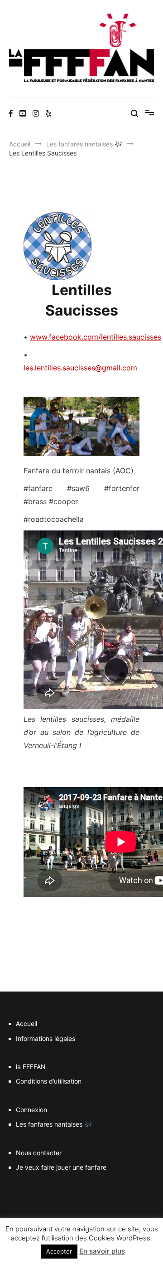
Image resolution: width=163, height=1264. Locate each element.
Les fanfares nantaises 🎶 (54, 1124)
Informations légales (45, 1038)
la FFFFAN (31, 1066)
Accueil (26, 1023)
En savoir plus (102, 1251)
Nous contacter (39, 1153)
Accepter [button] (59, 1251)
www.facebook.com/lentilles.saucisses (95, 336)
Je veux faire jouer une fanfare (61, 1167)
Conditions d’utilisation (49, 1081)
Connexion (31, 1109)
